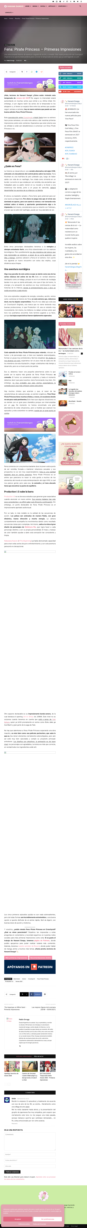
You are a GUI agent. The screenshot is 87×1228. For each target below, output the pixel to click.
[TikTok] (63, 1)
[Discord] (53, 1)
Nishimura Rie (30, 527)
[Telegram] (60, 1)
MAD (70, 380)
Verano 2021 (19, 981)
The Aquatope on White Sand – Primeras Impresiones (15, 1008)
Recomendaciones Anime (40, 958)
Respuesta (14, 1123)
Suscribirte (77, 91)
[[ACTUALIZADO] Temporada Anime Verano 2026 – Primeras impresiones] (48, 1066)
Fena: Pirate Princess (43, 979)
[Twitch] (67, 1)
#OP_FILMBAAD (71, 154)
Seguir (79, 73)
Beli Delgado (62, 353)
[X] (70, 1)
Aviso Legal (74, 1226)
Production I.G (9, 496)
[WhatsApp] (31, 72)
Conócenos (62, 6)
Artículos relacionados (24, 1056)
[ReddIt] (41, 72)
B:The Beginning (24, 541)
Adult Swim (17, 979)
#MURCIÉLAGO (70, 205)
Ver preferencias (47, 1219)
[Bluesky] (77, 1)
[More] (45, 994)
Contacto (8, 12)
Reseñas (17, 18)
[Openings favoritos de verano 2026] (12, 1066)
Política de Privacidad (39, 1224)
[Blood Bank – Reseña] (63, 403)
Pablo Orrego (10, 60)
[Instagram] (56, 1)
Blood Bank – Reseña (75, 401)
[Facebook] (27, 72)
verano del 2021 (22, 98)
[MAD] (63, 383)
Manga (35, 6)
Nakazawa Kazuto (10, 541)
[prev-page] (5, 1084)
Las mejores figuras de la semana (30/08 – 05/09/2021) (44, 1008)
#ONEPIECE (69, 147)
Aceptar (18, 1219)
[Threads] (81, 1)
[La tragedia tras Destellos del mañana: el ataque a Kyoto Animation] (63, 391)
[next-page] (9, 1084)
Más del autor (39, 1056)
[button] (80, 6)
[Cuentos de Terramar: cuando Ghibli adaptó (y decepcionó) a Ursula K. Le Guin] (30, 1066)
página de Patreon (41, 941)
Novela (42, 6)
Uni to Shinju (28, 717)
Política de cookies (24, 1224)
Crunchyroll (28, 118)
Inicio (5, 18)
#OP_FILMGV (70, 151)
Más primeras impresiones (16, 958)
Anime (27, 6)
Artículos (51, 6)
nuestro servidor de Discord (29, 946)
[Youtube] (74, 1)
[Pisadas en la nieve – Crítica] (63, 374)
